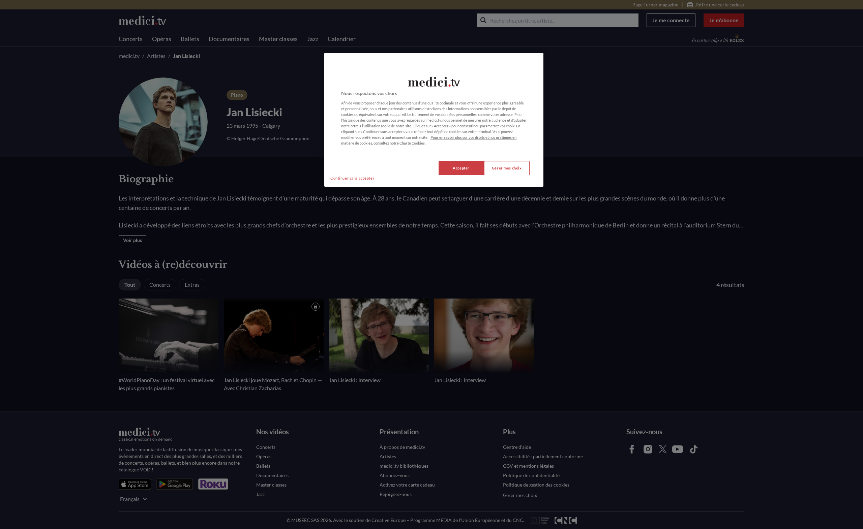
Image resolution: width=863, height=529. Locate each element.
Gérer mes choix (507, 168)
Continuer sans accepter (352, 178)
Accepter (461, 168)
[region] (433, 120)
